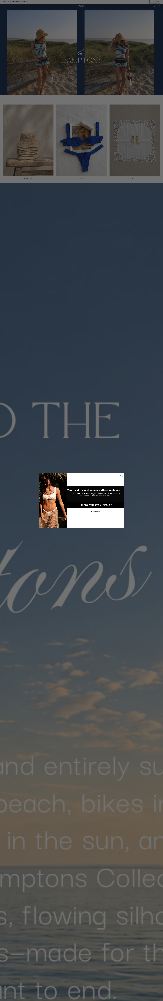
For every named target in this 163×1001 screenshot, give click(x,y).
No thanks (95, 512)
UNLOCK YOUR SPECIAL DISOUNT (96, 505)
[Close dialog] (122, 475)
